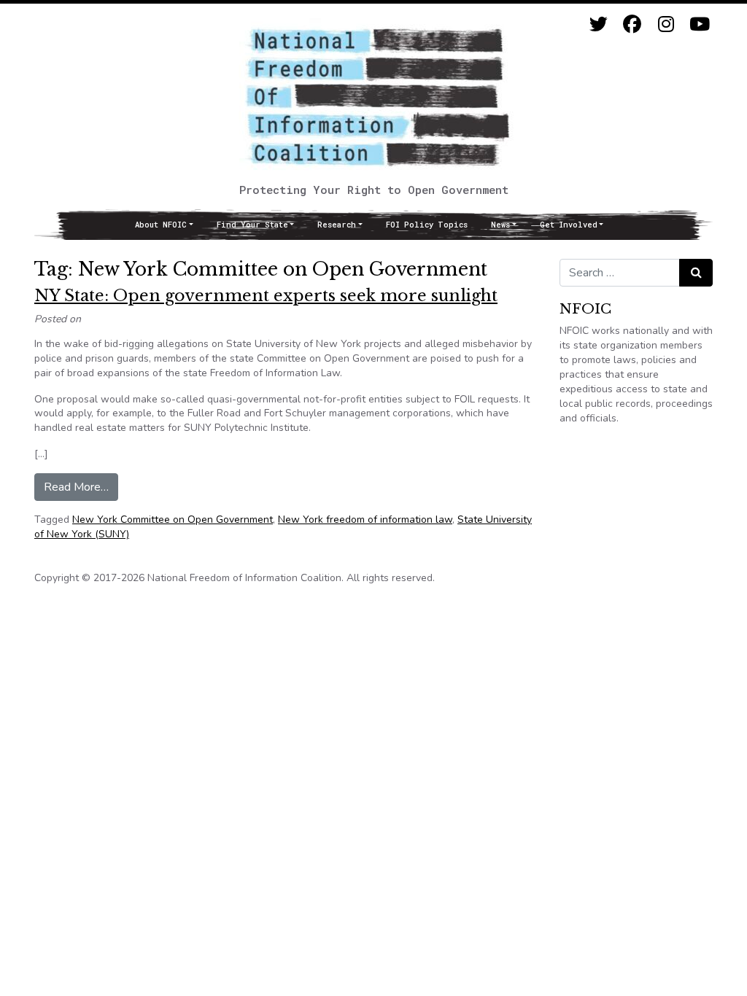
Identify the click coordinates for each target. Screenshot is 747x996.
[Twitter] (598, 24)
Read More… (81, 486)
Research (336, 224)
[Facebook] (632, 24)
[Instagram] (665, 24)
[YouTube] (699, 24)
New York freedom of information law (365, 519)
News (500, 224)
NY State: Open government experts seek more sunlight (266, 296)
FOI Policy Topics (427, 224)
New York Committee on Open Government (172, 519)
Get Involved (568, 224)
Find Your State (252, 224)
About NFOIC (161, 224)
